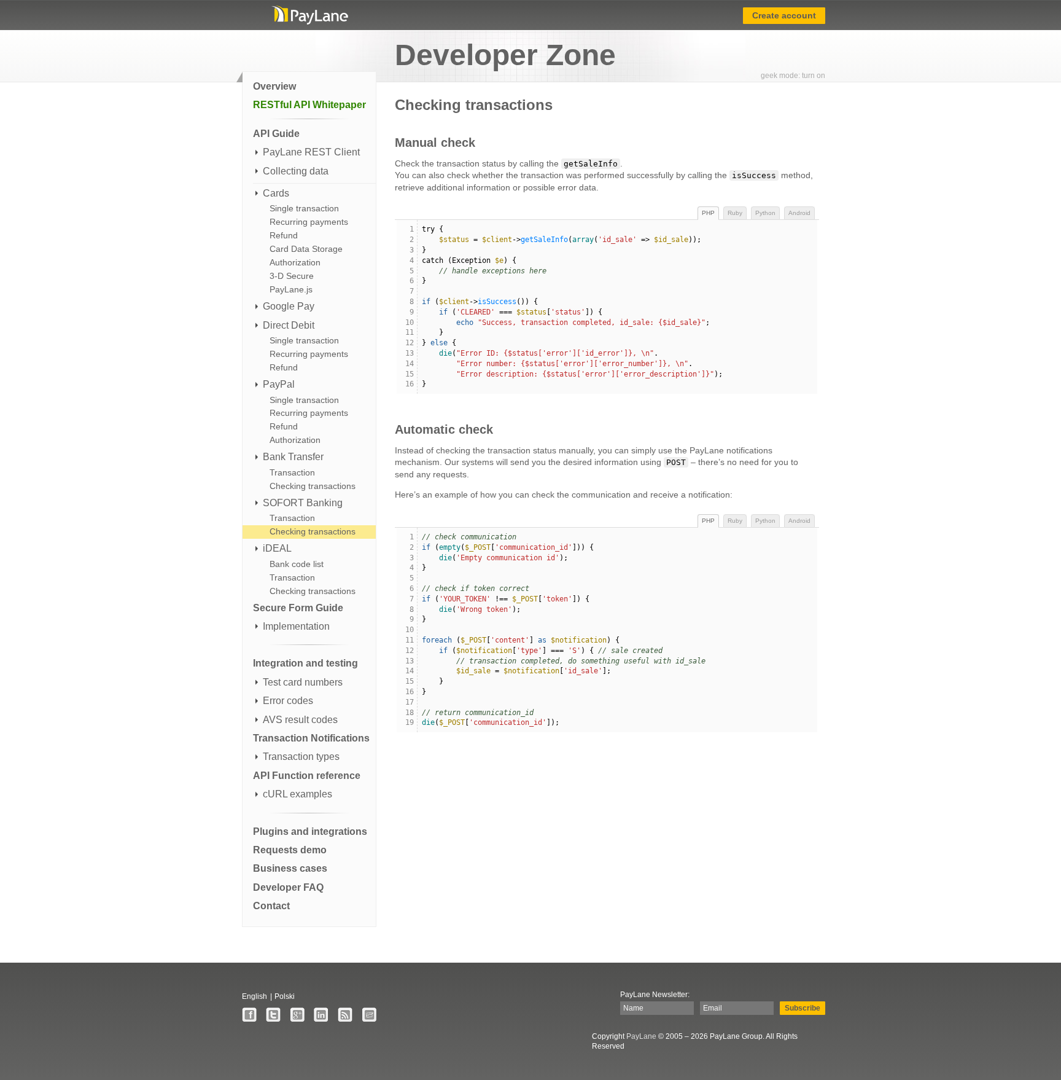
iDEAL (277, 548)
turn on (813, 75)
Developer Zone (505, 55)
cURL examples (297, 794)
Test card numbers (303, 682)
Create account (784, 15)
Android (799, 212)
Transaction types (301, 756)
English (254, 996)
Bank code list (297, 564)
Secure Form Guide (298, 608)
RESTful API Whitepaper (309, 105)
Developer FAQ (288, 887)
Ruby (735, 212)
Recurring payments (309, 222)
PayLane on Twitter (273, 1015)
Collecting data (295, 171)
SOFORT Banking (303, 503)
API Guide (276, 133)
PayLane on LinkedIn (321, 1015)
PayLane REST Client (311, 152)
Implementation (296, 626)
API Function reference (306, 775)
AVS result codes (300, 719)
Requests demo (290, 850)
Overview (274, 86)
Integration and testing (305, 663)
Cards (276, 193)
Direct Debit (288, 325)
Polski (284, 996)
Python (765, 212)
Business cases (290, 868)
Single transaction (304, 208)
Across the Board (369, 1015)
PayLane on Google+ (297, 1015)
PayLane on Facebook (249, 1015)
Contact (271, 906)
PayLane (641, 1036)
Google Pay (288, 306)
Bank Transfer (293, 457)
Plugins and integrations (310, 831)
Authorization (295, 262)
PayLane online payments (309, 15)
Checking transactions (313, 486)
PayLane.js (291, 289)
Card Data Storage (306, 249)
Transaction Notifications (311, 738)
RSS (345, 1015)
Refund (284, 235)
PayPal (279, 384)
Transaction (292, 472)
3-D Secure (292, 276)
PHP (708, 212)
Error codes (288, 700)
